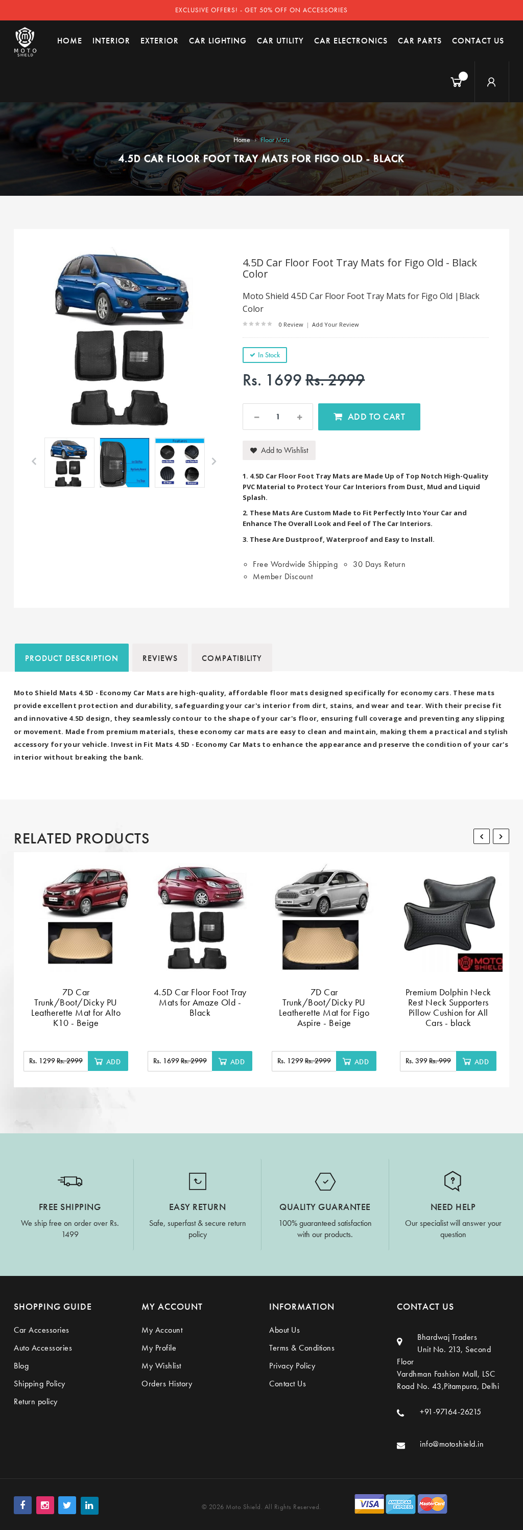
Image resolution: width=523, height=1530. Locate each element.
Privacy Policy (292, 1365)
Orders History (166, 1383)
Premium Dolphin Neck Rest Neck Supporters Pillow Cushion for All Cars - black (448, 1007)
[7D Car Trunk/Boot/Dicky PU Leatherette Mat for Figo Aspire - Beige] (324, 917)
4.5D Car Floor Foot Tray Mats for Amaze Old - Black (200, 1002)
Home (241, 139)
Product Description (71, 658)
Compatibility (232, 658)
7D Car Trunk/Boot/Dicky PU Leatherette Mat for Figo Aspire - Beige (324, 1007)
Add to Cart (377, 416)
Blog (21, 1365)
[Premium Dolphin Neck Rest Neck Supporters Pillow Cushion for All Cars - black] (448, 917)
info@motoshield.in (452, 1443)
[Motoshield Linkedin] (90, 1506)
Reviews (160, 658)
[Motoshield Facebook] (23, 1505)
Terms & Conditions (302, 1347)
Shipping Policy (39, 1383)
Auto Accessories (43, 1347)
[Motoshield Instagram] (45, 1505)
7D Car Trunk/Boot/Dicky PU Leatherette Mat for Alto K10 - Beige (76, 1007)
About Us (284, 1330)
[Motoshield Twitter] (67, 1505)
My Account (161, 1330)
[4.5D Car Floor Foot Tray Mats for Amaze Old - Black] (200, 917)
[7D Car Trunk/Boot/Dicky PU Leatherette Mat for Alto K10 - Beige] (75, 917)
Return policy (36, 1401)
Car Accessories (41, 1330)
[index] (25, 40)
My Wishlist (161, 1365)
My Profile (158, 1347)
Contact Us (287, 1383)
